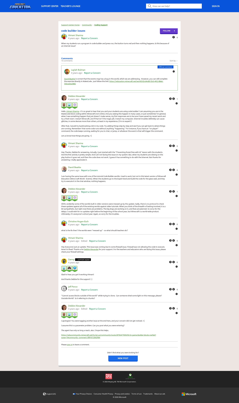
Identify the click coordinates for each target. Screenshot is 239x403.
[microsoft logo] (189, 394)
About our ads (159, 394)
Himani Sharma (75, 35)
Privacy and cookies (122, 394)
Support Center (49, 6)
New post (123, 358)
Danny (71, 259)
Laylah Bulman (78, 69)
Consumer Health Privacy (103, 394)
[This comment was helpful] (170, 98)
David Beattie (69, 79)
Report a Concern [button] (89, 38)
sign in (69, 344)
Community (87, 25)
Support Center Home (70, 25)
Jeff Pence (72, 286)
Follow (166, 30)
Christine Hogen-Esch (78, 221)
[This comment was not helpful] (173, 98)
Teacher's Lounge (70, 6)
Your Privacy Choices (84, 394)
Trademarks (148, 394)
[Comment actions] (174, 71)
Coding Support (100, 25)
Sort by (173, 60)
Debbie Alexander (76, 96)
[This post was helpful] (173, 37)
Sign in (215, 6)
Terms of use (137, 394)
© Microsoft (119, 397)
